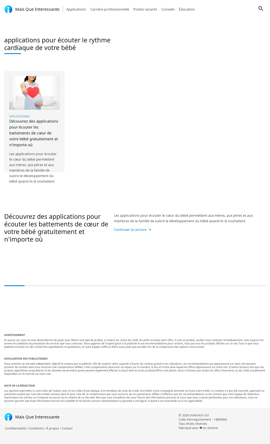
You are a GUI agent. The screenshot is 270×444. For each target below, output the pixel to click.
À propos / (54, 428)
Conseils (168, 9)
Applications (76, 9)
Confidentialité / (16, 428)
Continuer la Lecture (130, 229)
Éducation (187, 9)
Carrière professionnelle (109, 9)
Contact (67, 428)
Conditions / (37, 428)
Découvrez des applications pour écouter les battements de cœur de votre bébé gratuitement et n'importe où (56, 228)
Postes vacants (145, 9)
